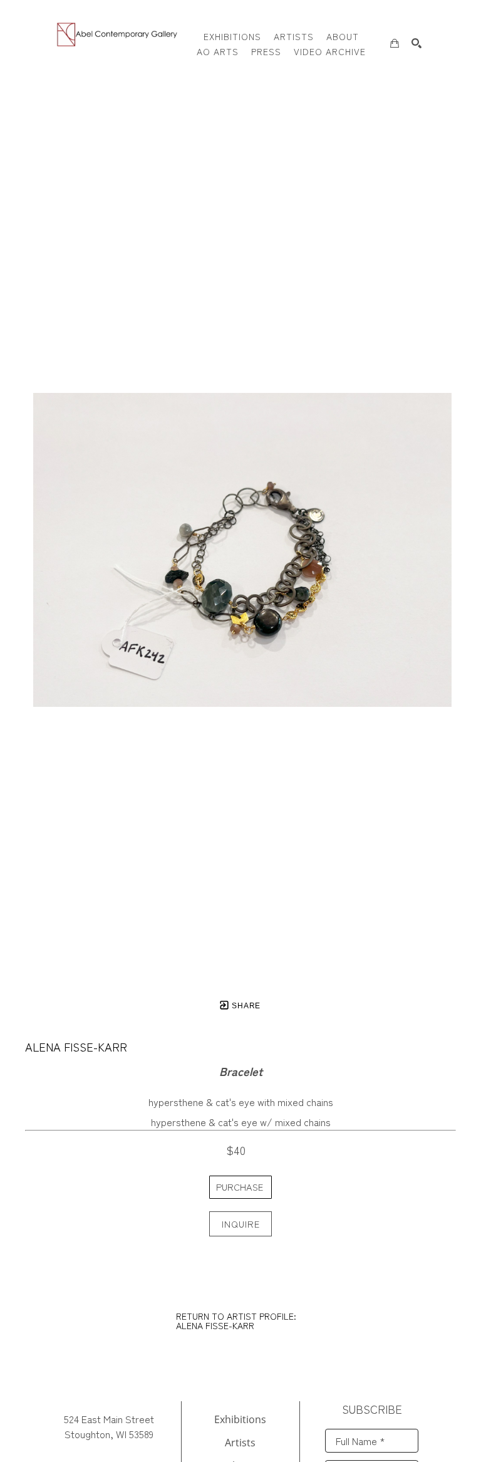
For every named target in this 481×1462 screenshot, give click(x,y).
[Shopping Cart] (394, 43)
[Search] (416, 43)
